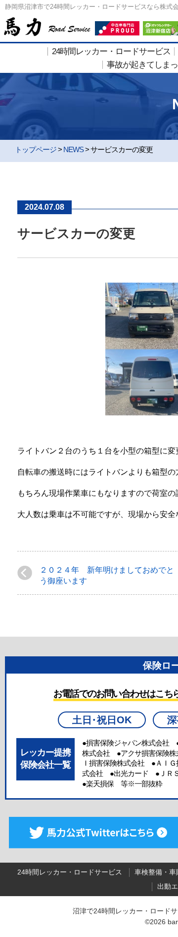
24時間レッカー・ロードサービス (111, 51)
